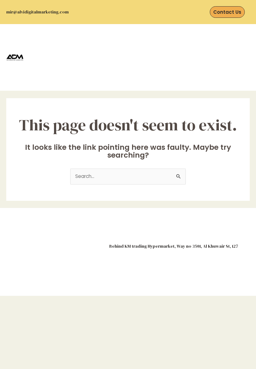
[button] (123, 57)
